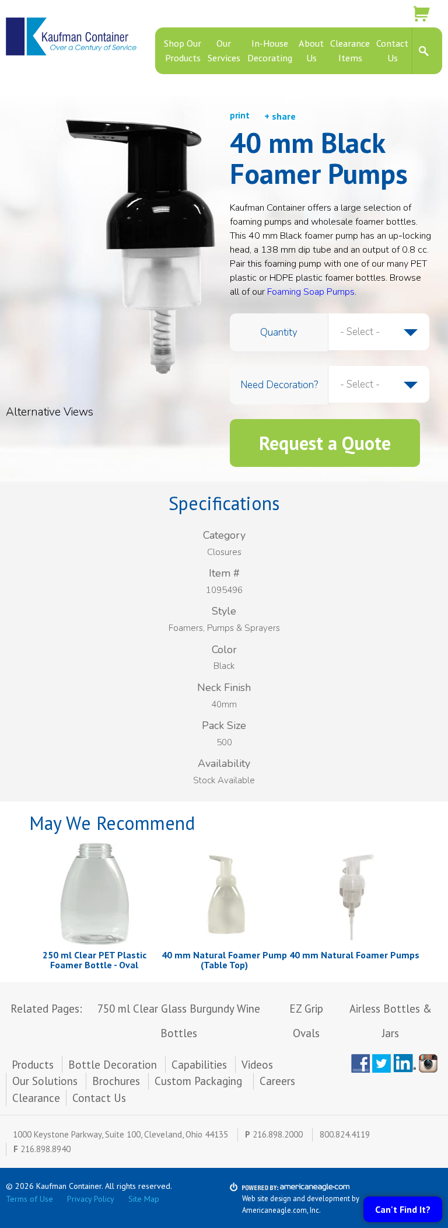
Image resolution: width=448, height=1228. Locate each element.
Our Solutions (45, 1081)
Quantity (279, 332)
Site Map (143, 1199)
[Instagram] (430, 1063)
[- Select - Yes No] (378, 384)
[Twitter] (381, 1063)
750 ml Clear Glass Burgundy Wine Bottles (178, 1021)
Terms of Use (29, 1199)
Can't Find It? (402, 1209)
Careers (277, 1081)
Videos (257, 1065)
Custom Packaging (200, 1081)
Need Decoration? (279, 385)
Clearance (36, 1098)
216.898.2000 (278, 1134)
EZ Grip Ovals (306, 1021)
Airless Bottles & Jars (390, 1021)
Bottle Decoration (112, 1065)
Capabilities (199, 1065)
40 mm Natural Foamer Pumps (354, 955)
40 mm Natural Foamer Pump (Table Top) (224, 960)
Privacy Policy (90, 1199)
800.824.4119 (345, 1134)
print (240, 115)
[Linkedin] (404, 1063)
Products (33, 1065)
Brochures (116, 1081)
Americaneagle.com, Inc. (281, 1210)
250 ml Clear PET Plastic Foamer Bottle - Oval (94, 960)
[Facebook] (360, 1063)
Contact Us (99, 1098)
